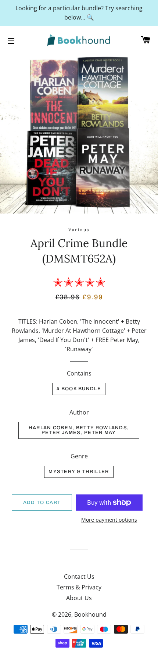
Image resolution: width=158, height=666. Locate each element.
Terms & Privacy (79, 587)
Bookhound (90, 614)
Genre (79, 456)
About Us (79, 598)
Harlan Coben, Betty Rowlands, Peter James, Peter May (79, 430)
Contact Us (79, 576)
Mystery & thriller (79, 471)
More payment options (109, 519)
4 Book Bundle (79, 388)
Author (79, 412)
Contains (79, 373)
